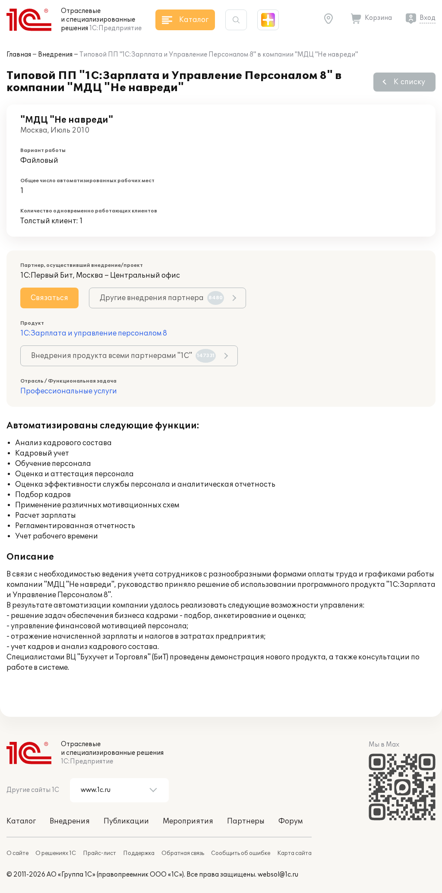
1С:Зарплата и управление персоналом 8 (93, 333)
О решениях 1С (55, 853)
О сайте (17, 853)
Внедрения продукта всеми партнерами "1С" (123, 356)
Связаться (49, 298)
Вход (428, 18)
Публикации (126, 821)
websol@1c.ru (278, 874)
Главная (18, 54)
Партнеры (246, 821)
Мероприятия (188, 821)
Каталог (21, 821)
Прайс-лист (99, 853)
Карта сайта (294, 853)
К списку (409, 82)
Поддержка (139, 853)
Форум (290, 821)
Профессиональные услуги (68, 391)
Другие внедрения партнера (161, 298)
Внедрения (55, 54)
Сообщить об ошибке (240, 853)
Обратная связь (182, 853)
